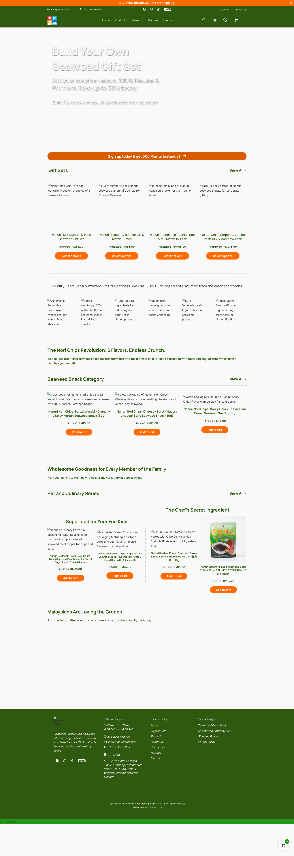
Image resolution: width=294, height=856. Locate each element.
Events (155, 758)
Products (121, 20)
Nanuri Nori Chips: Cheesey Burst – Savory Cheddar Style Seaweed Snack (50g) (147, 413)
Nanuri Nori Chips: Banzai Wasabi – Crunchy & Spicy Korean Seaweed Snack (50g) (79, 413)
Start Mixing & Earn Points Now (94, 118)
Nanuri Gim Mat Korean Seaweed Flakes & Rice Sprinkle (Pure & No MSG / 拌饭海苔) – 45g (174, 556)
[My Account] (215, 20)
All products (158, 731)
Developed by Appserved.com (147, 807)
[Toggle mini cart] (236, 20)
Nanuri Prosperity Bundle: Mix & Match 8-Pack (122, 237)
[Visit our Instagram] (151, 9)
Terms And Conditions (212, 725)
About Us (224, 9)
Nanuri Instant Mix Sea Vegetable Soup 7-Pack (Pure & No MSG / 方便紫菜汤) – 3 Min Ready (223, 570)
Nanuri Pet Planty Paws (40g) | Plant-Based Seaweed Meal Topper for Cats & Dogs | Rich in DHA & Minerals (70, 559)
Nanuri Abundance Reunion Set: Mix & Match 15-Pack (172, 237)
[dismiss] (291, 3)
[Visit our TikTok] (158, 9)
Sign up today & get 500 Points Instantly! (144, 156)
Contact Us (241, 9)
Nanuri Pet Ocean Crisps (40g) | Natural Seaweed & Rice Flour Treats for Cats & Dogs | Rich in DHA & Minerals (120, 557)
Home (106, 20)
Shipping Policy (207, 736)
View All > (238, 170)
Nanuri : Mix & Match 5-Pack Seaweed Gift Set (71, 237)
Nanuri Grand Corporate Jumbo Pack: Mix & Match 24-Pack (223, 237)
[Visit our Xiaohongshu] (167, 9)
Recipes (156, 752)
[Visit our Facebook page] (144, 9)
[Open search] (204, 20)
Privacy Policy (206, 742)
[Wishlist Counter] (226, 20)
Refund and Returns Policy (215, 731)
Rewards (137, 20)
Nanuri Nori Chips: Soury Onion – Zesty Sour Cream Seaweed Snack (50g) (215, 411)
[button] (71, 256)
